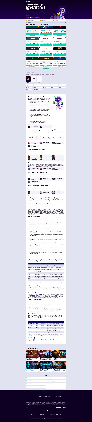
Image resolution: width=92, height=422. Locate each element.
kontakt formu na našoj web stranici (33, 340)
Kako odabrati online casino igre (44, 395)
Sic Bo (31, 396)
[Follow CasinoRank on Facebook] (57, 407)
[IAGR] (57, 414)
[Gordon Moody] (42, 414)
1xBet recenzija (46, 35)
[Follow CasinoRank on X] (60, 407)
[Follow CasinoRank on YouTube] (62, 407)
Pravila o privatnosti (59, 399)
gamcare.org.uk (42, 329)
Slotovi (31, 397)
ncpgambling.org (42, 325)
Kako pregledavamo (59, 396)
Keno (31, 395)
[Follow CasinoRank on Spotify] (64, 407)
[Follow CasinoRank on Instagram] (59, 407)
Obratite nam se (59, 395)
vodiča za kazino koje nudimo (38, 133)
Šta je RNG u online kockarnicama (44, 397)
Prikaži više (45, 68)
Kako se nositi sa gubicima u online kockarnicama (44, 399)
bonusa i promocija (32, 107)
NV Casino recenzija (59, 35)
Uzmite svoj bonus (32, 65)
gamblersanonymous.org (43, 323)
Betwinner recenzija (32, 35)
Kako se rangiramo (58, 397)
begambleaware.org (42, 327)
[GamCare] (52, 414)
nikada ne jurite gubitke (38, 296)
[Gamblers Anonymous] (47, 414)
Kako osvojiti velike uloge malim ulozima (44, 396)
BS (26, 407)
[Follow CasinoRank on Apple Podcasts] (65, 407)
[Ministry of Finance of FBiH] (34, 414)
